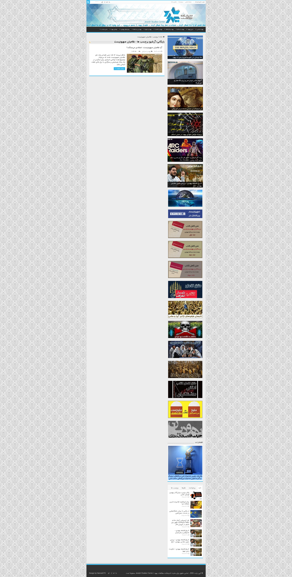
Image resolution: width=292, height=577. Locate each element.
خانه (161, 37)
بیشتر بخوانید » (119, 69)
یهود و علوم (148, 29)
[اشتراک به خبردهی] (89, 42)
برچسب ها (175, 488)
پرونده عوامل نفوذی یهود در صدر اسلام (187, 135)
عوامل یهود (114, 29)
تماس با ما (173, 2)
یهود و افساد (158, 29)
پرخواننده (192, 488)
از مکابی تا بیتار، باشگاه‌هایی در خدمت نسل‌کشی (179, 512)
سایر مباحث (104, 29)
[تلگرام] (102, 2)
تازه (200, 488)
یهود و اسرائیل (146, 51)
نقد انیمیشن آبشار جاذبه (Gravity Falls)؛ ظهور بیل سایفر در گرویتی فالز (180, 522)
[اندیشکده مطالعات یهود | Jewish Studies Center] (146, 15)
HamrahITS (101, 573)
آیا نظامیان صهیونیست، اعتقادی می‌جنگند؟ (144, 48)
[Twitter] (107, 2)
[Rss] (109, 2)
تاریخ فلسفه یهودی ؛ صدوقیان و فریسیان (182, 531)
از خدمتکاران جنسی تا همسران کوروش (187, 109)
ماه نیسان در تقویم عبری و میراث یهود (187, 57)
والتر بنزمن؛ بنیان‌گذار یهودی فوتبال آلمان (179, 493)
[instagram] (105, 2)
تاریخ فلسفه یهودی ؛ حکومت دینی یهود (179, 550)
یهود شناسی (200, 29)
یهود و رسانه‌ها (137, 29)
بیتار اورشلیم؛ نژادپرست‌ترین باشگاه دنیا (179, 502)
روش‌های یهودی (125, 29)
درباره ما (181, 2)
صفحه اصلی (188, 2)
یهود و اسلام (180, 29)
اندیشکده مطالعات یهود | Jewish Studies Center (153, 573)
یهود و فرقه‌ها (170, 29)
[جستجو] (88, 2)
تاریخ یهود (190, 29)
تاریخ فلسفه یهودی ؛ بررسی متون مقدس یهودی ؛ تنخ (179, 540)
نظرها (184, 488)
